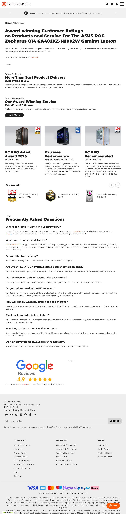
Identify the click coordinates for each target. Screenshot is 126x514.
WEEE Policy (62, 457)
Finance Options (64, 460)
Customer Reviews (22, 460)
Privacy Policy (20, 453)
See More (14, 115)
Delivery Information (65, 445)
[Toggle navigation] (122, 4)
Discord (9, 234)
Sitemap (18, 476)
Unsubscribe (85, 427)
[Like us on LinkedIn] (35, 415)
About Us (18, 449)
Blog (16, 472)
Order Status (104, 449)
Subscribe (115, 420)
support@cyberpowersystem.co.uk (23, 404)
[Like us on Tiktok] (30, 415)
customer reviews (21, 384)
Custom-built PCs (13, 245)
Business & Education (66, 464)
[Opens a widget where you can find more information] (113, 506)
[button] (106, 4)
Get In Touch (12, 407)
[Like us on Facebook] (25, 415)
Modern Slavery (21, 457)
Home (8, 23)
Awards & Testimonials (24, 464)
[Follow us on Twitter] (16, 415)
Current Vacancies (22, 468)
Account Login (105, 457)
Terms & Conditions (65, 453)
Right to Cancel (105, 453)
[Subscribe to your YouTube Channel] (11, 415)
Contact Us (103, 445)
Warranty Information (66, 449)
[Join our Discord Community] (6, 415)
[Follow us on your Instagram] (21, 415)
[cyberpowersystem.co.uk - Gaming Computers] (16, 4)
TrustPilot (77, 231)
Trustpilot (33, 57)
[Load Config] (116, 4)
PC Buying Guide (22, 445)
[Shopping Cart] (111, 4)
